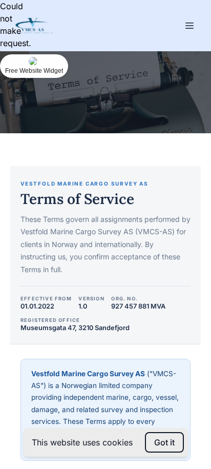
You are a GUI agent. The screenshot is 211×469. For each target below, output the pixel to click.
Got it (164, 442)
